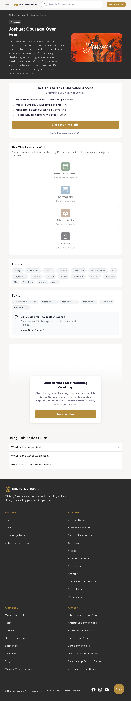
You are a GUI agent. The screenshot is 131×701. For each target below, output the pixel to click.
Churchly (73, 573)
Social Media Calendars (82, 581)
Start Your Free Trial (65, 124)
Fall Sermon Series (79, 638)
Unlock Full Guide (65, 414)
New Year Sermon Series (83, 653)
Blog (8, 661)
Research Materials (79, 558)
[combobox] (72, 4)
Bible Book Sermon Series (83, 615)
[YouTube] (107, 690)
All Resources (17, 15)
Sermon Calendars (79, 527)
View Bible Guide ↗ (33, 330)
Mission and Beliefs (16, 615)
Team (8, 622)
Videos (72, 550)
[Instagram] (100, 690)
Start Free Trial (116, 4)
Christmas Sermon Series (83, 622)
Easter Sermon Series (81, 630)
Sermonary (74, 566)
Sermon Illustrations (80, 535)
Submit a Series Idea (17, 543)
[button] (7, 4)
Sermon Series (39, 15)
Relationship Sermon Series (84, 661)
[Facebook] (93, 690)
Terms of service (72, 691)
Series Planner (76, 589)
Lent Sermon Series (80, 645)
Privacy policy (53, 691)
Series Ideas (12, 630)
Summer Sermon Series (82, 669)
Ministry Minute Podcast (19, 669)
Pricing (9, 520)
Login (8, 527)
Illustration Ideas (15, 638)
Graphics (73, 543)
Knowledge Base (15, 535)
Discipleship (75, 597)
